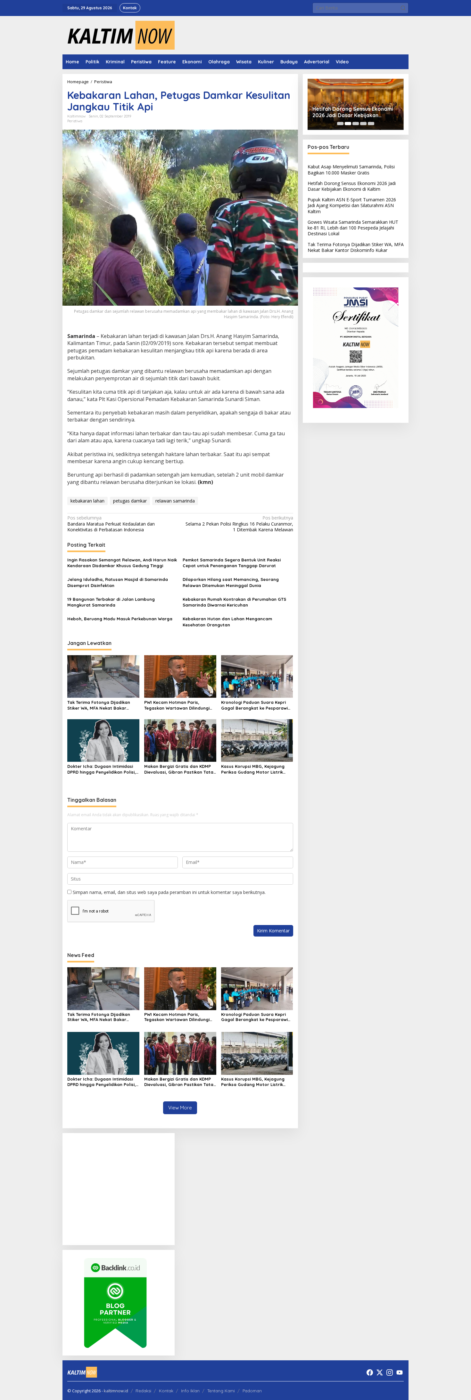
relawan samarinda (175, 501)
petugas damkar (130, 501)
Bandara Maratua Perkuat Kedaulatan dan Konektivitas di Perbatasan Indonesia (111, 523)
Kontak (166, 1390)
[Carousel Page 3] (355, 123)
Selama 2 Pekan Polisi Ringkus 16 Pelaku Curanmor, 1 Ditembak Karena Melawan (239, 523)
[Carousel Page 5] (371, 123)
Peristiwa (74, 121)
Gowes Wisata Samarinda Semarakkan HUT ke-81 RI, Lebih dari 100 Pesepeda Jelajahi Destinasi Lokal (353, 228)
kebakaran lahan (87, 501)
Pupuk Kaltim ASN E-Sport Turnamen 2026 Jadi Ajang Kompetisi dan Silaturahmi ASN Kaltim (352, 205)
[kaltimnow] (118, 35)
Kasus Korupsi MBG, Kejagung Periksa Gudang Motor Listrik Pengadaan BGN (253, 769)
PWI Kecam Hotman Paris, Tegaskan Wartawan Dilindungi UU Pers (177, 705)
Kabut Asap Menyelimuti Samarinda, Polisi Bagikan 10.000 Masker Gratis (351, 169)
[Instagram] (389, 1372)
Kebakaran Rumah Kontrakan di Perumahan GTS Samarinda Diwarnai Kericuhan (234, 602)
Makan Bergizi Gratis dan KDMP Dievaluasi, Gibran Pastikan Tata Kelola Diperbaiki (178, 769)
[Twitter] (380, 1372)
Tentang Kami (221, 1390)
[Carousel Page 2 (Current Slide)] (348, 123)
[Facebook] (370, 1372)
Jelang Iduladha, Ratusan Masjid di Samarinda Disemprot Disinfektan (117, 582)
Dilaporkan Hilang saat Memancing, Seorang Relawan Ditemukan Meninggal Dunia (231, 582)
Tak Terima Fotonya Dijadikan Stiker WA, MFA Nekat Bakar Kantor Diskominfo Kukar (98, 705)
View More (180, 1108)
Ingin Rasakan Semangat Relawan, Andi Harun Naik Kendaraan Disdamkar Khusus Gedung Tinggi (122, 562)
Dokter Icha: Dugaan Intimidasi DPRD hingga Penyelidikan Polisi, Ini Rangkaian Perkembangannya (102, 769)
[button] (403, 8)
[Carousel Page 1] (340, 123)
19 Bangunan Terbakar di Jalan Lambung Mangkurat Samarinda (111, 602)
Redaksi (143, 1390)
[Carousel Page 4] (363, 123)
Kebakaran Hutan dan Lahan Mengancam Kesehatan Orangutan (227, 621)
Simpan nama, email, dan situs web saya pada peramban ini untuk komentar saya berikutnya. (169, 892)
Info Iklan (190, 1390)
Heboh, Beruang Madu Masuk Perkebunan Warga (119, 618)
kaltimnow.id (116, 1391)
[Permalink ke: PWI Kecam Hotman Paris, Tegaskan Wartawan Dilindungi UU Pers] (180, 676)
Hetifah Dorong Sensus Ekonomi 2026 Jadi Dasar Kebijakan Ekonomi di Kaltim (352, 112)
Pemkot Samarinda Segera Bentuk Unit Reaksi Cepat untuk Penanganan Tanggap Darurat (232, 562)
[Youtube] (399, 1372)
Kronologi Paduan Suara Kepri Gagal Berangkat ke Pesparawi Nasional (254, 705)
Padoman (252, 1390)
